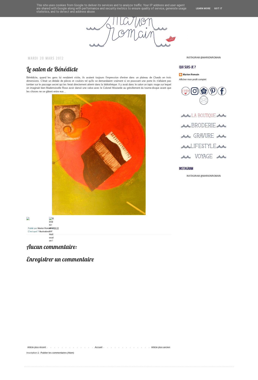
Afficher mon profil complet (192, 79)
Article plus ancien (160, 347)
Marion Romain (45, 228)
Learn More (203, 8)
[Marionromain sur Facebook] (222, 94)
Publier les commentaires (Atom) (57, 352)
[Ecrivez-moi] (203, 104)
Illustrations (44, 231)
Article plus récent (36, 347)
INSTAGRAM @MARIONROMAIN (204, 57)
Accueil (98, 347)
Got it (218, 8)
